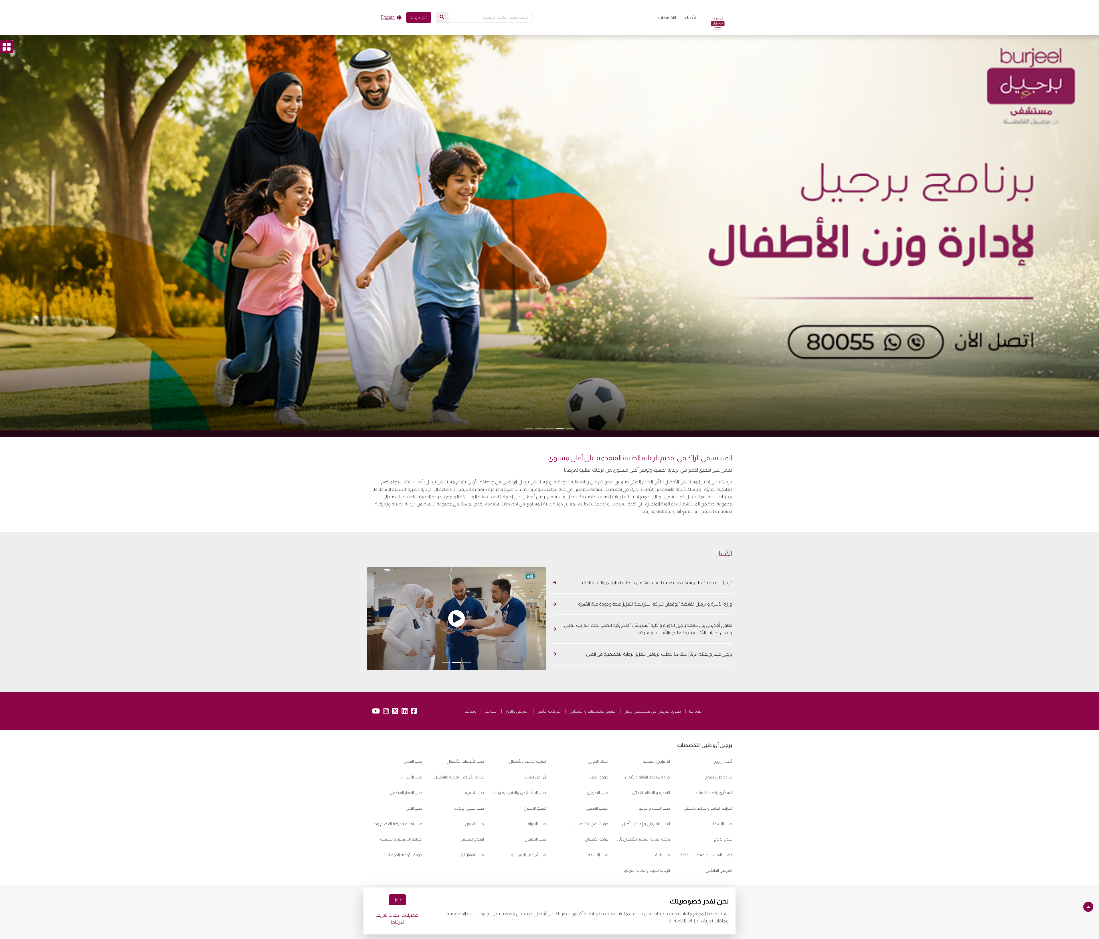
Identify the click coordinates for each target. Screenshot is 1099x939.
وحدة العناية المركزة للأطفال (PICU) (642, 813)
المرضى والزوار (516, 685)
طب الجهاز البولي (470, 828)
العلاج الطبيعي (472, 813)
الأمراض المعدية (656, 735)
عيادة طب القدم (718, 750)
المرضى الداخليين (718, 844)
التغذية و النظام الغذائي (651, 766)
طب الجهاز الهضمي (406, 766)
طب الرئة (662, 828)
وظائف (470, 685)
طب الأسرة (474, 766)
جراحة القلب (598, 750)
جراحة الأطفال (596, 813)
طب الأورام (536, 797)
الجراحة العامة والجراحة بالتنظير (708, 782)
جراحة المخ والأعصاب (591, 797)
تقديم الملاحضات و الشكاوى (592, 685)
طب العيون (474, 797)
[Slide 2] (560, 422)
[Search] (442, 17)
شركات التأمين (548, 685)
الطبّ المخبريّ (534, 782)
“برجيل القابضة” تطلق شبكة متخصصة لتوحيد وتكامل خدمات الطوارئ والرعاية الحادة (655, 566)
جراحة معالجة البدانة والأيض (647, 750)
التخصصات (667, 17)
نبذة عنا (695, 685)
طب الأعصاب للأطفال (465, 735)
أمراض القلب (535, 750)
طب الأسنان (411, 750)
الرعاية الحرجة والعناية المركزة (647, 844)
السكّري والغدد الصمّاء (713, 766)
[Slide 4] (539, 422)
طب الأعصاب (720, 797)
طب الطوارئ (597, 766)
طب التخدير (413, 735)
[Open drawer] (6, 46)
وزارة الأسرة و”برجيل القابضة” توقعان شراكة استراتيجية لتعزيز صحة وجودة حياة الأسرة (655, 587)
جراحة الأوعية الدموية (405, 828)
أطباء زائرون (722, 735)
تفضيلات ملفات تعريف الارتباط (397, 918)
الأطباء (691, 17)
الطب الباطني (597, 782)
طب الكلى (414, 782)
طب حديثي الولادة (469, 782)
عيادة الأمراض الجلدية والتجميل (459, 750)
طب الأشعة (598, 828)
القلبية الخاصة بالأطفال (527, 735)
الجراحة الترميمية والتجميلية (401, 813)
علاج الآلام (723, 813)
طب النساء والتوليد (654, 782)
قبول (397, 899)
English (388, 17)
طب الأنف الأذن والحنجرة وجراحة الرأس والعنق (518, 766)
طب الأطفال (535, 813)
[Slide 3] (549, 422)
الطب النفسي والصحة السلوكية (706, 828)
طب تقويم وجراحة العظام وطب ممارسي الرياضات (394, 797)
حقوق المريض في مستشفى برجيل (652, 685)
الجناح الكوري (598, 735)
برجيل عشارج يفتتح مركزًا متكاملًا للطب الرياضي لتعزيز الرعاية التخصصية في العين (658, 637)
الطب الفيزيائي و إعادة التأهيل (646, 797)
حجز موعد (419, 17)
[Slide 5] (529, 422)
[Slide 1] (570, 422)
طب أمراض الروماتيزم (528, 828)
